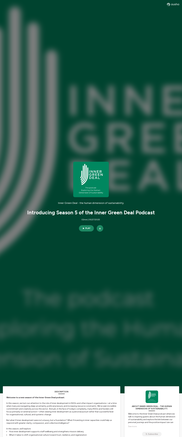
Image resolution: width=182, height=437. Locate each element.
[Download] (100, 228)
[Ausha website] (173, 4)
